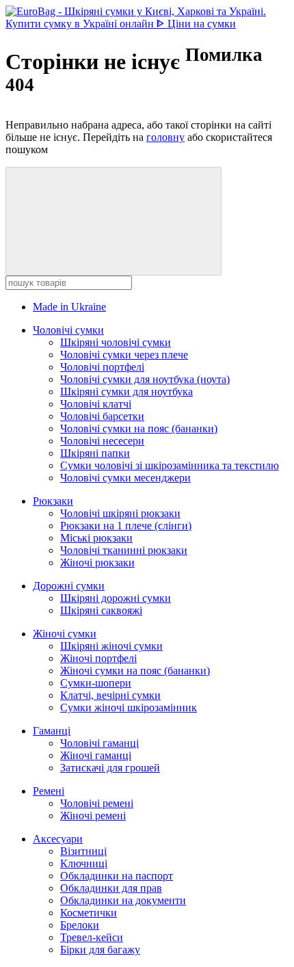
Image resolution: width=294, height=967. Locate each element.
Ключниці (83, 863)
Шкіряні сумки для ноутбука (126, 391)
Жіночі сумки (64, 633)
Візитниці (83, 851)
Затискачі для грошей (110, 767)
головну (165, 137)
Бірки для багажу (100, 949)
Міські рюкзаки (96, 538)
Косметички (88, 912)
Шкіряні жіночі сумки (111, 646)
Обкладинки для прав (111, 888)
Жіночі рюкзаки (97, 562)
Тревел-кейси (91, 937)
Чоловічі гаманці (99, 743)
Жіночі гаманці (95, 755)
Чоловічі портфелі (102, 367)
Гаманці (51, 731)
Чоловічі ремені (96, 803)
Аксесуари (58, 839)
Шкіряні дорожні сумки (115, 598)
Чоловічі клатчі (95, 404)
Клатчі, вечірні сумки (110, 695)
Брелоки (79, 925)
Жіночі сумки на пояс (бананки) (135, 670)
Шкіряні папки (95, 453)
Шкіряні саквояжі (101, 610)
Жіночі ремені (93, 815)
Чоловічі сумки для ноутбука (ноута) (145, 379)
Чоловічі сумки (68, 330)
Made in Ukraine (69, 307)
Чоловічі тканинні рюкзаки (123, 550)
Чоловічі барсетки (102, 416)
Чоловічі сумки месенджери (125, 478)
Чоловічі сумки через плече (124, 354)
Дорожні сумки (69, 586)
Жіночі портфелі (98, 658)
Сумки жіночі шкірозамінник (128, 707)
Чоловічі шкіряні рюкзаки (120, 513)
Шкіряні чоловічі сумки (115, 342)
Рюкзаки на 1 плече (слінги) (125, 525)
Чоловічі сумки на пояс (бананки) (138, 428)
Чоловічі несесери (102, 441)
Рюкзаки (53, 501)
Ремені (48, 791)
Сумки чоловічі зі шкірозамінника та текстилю (169, 465)
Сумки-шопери (95, 683)
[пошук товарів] (113, 221)
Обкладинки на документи (123, 900)
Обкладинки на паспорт (116, 876)
